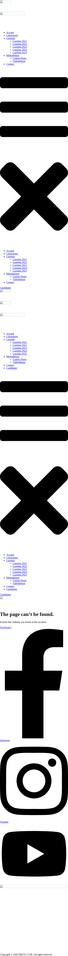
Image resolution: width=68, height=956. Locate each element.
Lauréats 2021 (20, 41)
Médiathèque (12, 55)
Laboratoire (12, 35)
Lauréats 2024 (20, 49)
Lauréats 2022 (20, 44)
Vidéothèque (19, 61)
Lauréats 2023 (20, 46)
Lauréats (10, 38)
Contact (10, 64)
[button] (34, 157)
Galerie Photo (19, 58)
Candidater (11, 368)
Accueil (10, 32)
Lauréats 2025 (20, 52)
